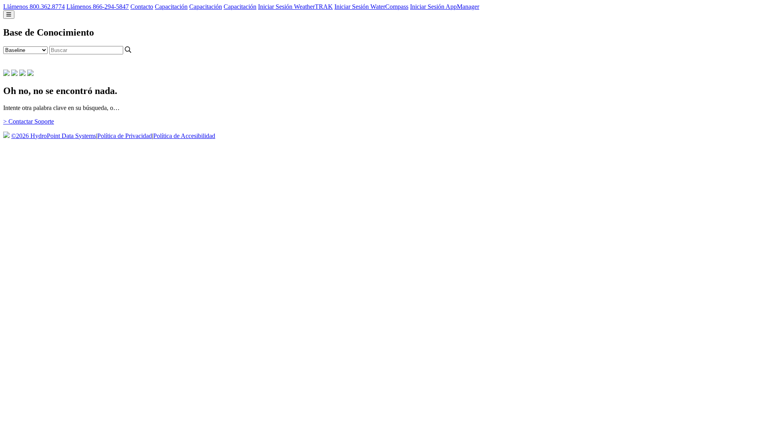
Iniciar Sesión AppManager (444, 6)
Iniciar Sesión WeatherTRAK (295, 6)
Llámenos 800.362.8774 (34, 6)
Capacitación (171, 6)
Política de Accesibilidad (184, 135)
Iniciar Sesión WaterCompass (371, 6)
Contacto (141, 6)
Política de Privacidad (124, 135)
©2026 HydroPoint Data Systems (53, 135)
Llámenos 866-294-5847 (97, 6)
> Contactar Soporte (28, 121)
